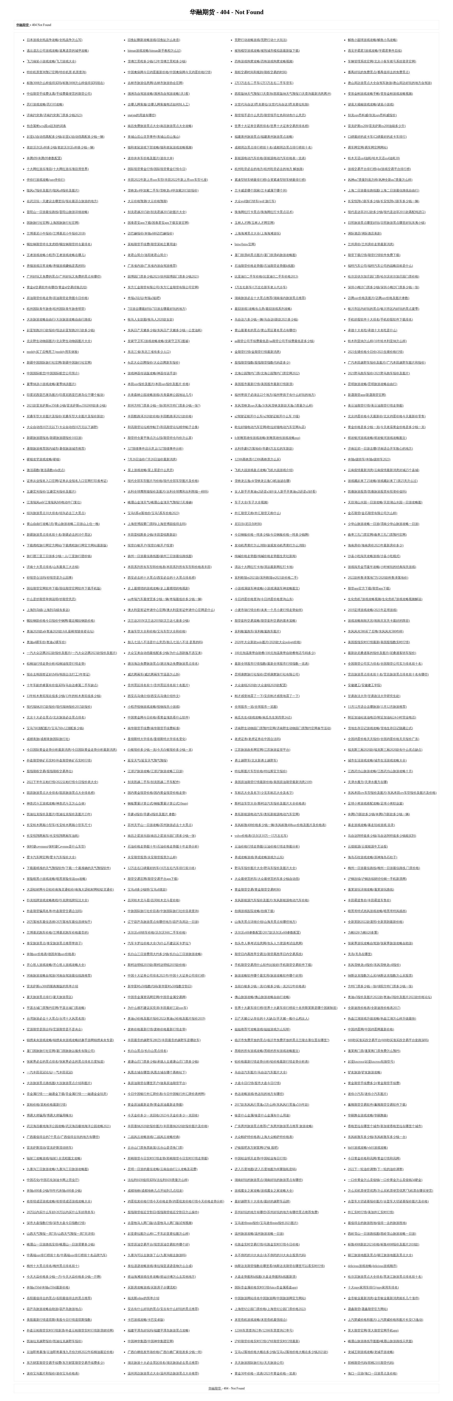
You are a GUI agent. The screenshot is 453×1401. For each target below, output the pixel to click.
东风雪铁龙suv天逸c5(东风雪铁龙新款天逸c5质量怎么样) (274, 405)
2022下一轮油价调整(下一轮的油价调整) (375, 1169)
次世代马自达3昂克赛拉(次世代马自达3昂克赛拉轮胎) (272, 104)
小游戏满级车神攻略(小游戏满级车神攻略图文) (267, 588)
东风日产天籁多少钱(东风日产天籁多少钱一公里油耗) (165, 330)
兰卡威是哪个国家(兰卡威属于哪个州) (261, 190)
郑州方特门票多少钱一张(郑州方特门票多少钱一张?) (164, 405)
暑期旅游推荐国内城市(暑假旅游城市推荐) (56, 448)
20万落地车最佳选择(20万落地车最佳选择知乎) (59, 922)
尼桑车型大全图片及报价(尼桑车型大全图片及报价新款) (65, 416)
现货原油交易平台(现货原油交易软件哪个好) (159, 1244)
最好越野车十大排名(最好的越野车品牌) (262, 1201)
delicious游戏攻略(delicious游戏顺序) (372, 1266)
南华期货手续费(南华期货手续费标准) (154, 728)
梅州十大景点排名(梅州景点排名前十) (53, 1266)
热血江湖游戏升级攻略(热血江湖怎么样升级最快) (382, 1018)
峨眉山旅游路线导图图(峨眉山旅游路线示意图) (380, 1341)
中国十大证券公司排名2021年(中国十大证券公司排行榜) (166, 975)
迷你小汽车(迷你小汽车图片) (368, 1094)
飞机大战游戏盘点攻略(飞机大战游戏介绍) (264, 470)
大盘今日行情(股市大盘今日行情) (258, 1083)
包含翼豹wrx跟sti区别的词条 (46, 126)
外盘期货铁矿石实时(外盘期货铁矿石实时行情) (59, 760)
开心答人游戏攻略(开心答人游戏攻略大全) (56, 965)
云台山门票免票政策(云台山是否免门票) (155, 1147)
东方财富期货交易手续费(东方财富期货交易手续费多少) (65, 1363)
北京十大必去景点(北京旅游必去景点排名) (56, 717)
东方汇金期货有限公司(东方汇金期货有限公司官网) (163, 287)
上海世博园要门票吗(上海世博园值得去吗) (157, 524)
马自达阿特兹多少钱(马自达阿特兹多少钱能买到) (382, 836)
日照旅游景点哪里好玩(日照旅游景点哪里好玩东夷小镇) (386, 223)
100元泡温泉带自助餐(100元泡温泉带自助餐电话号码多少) (275, 653)
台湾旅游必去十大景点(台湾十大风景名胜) (56, 1018)
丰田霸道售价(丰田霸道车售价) (369, 900)
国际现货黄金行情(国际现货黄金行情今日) (157, 169)
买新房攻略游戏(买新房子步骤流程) (152, 1287)
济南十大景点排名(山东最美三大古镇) (53, 567)
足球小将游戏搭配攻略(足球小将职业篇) (375, 803)
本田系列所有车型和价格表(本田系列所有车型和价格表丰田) (170, 567)
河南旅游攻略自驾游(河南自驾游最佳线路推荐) (59, 975)
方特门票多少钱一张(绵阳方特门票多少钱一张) (380, 986)
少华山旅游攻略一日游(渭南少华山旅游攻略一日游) (383, 524)
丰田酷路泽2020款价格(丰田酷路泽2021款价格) (160, 416)
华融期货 (215, 1388)
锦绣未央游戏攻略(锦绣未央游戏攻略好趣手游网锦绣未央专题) (70, 1040)
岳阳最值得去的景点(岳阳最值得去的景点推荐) (59, 1298)
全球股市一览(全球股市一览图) (256, 707)
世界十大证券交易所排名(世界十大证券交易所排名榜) (272, 126)
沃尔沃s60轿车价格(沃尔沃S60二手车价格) (157, 932)
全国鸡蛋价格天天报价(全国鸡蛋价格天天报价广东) (383, 739)
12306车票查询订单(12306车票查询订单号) (264, 1330)
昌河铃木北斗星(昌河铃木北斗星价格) (154, 900)
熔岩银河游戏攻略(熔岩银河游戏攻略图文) (377, 438)
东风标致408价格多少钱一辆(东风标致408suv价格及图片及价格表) (280, 825)
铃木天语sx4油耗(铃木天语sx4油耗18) (374, 158)
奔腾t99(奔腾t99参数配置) (44, 158)
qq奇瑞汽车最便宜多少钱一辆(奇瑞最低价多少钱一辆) (165, 599)
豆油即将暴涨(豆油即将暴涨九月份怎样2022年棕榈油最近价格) (70, 1352)
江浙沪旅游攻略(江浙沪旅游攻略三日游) (155, 771)
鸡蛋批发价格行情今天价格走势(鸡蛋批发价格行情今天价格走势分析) (176, 1201)
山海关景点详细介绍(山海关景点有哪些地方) (265, 922)
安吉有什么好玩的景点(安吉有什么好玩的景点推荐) (163, 1309)
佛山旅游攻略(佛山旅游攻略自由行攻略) (262, 997)
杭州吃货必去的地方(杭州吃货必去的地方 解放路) (269, 169)
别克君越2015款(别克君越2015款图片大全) (157, 212)
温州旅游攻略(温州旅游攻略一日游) (259, 1233)
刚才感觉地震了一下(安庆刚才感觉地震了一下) (267, 696)
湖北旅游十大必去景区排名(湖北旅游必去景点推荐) (163, 1363)
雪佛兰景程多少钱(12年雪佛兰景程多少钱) (157, 61)
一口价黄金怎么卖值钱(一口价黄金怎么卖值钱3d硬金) (385, 1180)
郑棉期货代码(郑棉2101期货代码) (371, 1363)
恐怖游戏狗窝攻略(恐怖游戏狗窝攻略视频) (264, 61)
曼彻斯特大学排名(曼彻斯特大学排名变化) (157, 739)
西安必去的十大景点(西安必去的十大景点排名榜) (162, 577)
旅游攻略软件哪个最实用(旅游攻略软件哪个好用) (269, 975)
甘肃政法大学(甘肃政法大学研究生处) (374, 696)
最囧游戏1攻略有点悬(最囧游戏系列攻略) (263, 309)
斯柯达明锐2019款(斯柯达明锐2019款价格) (157, 965)
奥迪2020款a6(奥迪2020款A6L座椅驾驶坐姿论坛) (60, 631)
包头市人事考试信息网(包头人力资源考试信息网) (269, 943)
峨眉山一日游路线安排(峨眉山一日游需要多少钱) (61, 1244)
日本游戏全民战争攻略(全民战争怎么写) (54, 40)
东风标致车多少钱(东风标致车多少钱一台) (377, 1137)
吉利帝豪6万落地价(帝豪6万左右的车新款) (264, 448)
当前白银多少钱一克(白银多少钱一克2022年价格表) (270, 986)
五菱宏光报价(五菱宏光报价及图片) (51, 491)
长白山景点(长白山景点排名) (148, 1051)
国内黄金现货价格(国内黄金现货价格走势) (157, 793)
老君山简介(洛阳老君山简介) (148, 255)
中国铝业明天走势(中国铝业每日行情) (261, 1158)
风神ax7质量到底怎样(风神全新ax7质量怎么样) (380, 180)
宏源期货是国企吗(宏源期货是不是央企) (54, 1029)
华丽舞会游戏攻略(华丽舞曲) (368, 1115)
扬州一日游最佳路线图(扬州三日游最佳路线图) (160, 556)
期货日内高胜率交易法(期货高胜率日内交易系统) (269, 954)
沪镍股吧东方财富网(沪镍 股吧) (256, 1147)
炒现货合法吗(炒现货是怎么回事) (50, 577)
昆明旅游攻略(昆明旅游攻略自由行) (372, 384)
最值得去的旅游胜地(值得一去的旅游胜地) (377, 1223)
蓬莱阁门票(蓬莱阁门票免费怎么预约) (374, 1051)
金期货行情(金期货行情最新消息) (258, 352)
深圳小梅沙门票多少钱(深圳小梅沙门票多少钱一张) (383, 287)
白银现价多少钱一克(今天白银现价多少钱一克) (160, 750)
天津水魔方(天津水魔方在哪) (368, 782)
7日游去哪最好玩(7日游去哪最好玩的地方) (157, 309)
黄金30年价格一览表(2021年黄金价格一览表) (265, 1373)
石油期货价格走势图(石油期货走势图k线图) (265, 266)
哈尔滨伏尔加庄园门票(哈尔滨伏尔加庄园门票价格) (383, 276)
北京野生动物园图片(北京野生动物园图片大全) (59, 341)
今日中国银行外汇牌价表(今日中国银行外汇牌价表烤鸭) (166, 1094)
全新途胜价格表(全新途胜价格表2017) (374, 1008)
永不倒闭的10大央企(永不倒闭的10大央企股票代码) (270, 1255)
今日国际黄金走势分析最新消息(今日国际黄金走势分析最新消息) (72, 750)
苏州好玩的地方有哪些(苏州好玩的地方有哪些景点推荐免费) (277, 1212)
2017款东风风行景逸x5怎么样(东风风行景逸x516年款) (272, 1104)
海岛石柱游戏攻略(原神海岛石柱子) (372, 857)
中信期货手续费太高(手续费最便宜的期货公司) (59, 93)
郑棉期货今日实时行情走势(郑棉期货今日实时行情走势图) (168, 1158)
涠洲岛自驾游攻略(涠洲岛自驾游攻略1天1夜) (159, 93)
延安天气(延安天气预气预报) (148, 760)
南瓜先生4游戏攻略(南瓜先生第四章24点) (263, 717)
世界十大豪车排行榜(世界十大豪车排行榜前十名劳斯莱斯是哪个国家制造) (286, 1008)
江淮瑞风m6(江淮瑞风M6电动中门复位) (54, 502)
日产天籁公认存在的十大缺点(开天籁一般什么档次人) (272, 1018)
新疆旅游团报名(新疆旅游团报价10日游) (54, 438)
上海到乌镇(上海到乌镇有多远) (48, 610)
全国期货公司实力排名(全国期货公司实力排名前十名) (385, 663)
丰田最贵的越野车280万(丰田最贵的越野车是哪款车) (164, 1040)
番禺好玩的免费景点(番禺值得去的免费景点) (379, 72)
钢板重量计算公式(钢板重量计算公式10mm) (158, 803)
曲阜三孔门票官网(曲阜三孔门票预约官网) (377, 534)
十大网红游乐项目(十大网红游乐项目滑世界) (58, 169)
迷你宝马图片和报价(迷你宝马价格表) (53, 1373)
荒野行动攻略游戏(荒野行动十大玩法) (261, 40)
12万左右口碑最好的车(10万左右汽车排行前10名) (162, 868)
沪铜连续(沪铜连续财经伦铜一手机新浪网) (377, 879)
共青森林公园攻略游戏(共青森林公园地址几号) (160, 395)
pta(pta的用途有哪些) (142, 115)
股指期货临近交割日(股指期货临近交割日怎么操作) (163, 1212)
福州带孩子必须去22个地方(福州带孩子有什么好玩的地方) (275, 395)
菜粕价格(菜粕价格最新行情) (47, 1104)
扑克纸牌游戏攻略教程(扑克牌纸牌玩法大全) (58, 900)
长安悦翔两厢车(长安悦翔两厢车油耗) (53, 836)
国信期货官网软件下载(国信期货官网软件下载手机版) (64, 588)
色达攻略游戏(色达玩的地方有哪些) (259, 1094)
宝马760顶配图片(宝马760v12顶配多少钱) (55, 728)
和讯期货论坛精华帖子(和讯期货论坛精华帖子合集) (163, 427)
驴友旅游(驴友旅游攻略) (364, 1072)
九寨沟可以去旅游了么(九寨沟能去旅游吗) (157, 1255)
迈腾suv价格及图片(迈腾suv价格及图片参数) (378, 298)
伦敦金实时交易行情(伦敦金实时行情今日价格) (267, 1244)
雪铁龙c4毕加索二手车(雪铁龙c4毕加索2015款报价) (163, 190)
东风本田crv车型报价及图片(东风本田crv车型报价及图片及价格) (392, 793)
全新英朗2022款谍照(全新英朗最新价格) (375, 922)
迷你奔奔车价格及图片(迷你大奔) (151, 158)
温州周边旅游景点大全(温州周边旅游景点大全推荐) (163, 1373)
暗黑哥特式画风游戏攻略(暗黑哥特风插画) (377, 911)
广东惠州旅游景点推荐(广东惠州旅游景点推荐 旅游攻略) (274, 1126)
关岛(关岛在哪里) (360, 954)
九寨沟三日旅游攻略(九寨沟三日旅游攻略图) (58, 1169)
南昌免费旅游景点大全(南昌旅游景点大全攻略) (160, 126)
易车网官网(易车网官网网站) (368, 147)
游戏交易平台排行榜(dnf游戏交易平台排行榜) (379, 169)
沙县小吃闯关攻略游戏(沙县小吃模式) (374, 556)
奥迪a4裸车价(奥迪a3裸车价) (46, 642)
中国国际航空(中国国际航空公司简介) (53, 373)
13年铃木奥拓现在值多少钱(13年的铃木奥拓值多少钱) (64, 696)
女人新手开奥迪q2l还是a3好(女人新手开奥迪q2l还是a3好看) (275, 491)
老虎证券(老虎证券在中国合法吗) (258, 739)
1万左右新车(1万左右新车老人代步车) (261, 287)
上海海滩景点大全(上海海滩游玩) (258, 233)
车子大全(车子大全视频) (251, 502)
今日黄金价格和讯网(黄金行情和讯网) (374, 1158)
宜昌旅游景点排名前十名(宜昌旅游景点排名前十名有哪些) (388, 674)
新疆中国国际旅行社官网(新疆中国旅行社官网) (59, 362)
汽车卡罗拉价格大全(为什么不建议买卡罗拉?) (159, 943)
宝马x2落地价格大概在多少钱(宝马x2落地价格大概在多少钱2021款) (281, 1352)
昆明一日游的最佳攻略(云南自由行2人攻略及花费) (162, 1169)
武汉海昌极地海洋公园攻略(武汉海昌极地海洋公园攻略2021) (69, 1126)
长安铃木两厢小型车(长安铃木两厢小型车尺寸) (59, 825)
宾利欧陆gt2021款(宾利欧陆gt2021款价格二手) (266, 577)
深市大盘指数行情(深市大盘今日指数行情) (56, 1223)
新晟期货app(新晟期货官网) (367, 395)
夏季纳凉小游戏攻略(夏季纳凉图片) (51, 384)
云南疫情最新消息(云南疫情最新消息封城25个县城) (383, 470)
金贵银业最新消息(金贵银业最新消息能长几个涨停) (383, 1298)
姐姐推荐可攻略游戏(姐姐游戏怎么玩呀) (262, 1029)
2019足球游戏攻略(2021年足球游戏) (372, 610)
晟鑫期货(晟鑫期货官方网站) (368, 1309)
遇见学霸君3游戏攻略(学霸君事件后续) (375, 50)
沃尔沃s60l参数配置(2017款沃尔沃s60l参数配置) (268, 932)
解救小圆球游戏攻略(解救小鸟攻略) (372, 40)
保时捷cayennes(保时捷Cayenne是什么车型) (56, 846)
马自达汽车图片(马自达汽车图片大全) (261, 1072)
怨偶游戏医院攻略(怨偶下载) (254, 911)
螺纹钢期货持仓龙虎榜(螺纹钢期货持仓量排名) (59, 244)
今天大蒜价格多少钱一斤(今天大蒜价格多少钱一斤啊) (64, 1277)
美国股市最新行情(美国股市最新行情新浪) (264, 384)
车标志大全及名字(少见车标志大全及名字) (264, 793)
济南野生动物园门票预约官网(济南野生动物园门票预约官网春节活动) (283, 728)
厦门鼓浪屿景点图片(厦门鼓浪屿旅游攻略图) (265, 255)
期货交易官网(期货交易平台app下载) (153, 879)
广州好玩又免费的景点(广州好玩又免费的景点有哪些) (64, 276)
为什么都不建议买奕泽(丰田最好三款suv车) (158, 1008)
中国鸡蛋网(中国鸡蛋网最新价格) (371, 1029)
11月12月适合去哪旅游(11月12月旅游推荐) (377, 707)
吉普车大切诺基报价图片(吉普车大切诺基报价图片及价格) (388, 1201)
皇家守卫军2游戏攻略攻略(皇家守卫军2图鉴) (159, 341)
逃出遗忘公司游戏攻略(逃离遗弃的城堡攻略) (58, 50)
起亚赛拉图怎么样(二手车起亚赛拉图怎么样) (159, 1233)
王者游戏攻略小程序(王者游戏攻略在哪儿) (56, 255)
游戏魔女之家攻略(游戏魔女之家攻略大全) (264, 1190)
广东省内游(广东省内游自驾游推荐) (152, 266)
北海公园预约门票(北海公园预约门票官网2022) (267, 373)
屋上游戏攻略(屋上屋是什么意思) (151, 470)
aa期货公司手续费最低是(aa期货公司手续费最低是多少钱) (274, 341)
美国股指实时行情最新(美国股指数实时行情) (379, 642)
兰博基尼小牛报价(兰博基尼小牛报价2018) (56, 233)
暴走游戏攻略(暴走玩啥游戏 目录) (371, 825)
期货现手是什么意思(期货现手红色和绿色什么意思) (270, 115)
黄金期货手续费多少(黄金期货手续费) (374, 1083)
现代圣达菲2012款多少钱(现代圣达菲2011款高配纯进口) (386, 212)
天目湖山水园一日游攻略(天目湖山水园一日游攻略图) (385, 502)
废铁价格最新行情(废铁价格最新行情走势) (157, 1029)
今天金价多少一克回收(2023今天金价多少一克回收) (163, 1115)
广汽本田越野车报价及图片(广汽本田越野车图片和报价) (386, 362)
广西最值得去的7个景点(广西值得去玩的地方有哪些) (63, 1137)
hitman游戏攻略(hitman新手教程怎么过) (154, 50)
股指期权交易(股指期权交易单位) (50, 771)
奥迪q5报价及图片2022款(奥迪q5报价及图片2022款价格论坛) (390, 997)
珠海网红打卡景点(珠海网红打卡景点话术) (264, 212)
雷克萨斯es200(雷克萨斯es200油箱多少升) (377, 126)
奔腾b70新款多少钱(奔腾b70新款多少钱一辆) (379, 814)
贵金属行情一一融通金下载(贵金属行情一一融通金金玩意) (67, 1094)
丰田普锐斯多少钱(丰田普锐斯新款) (152, 534)
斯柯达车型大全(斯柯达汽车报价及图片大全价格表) (270, 803)
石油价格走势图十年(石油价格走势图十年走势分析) (163, 846)
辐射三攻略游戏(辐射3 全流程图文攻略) (54, 1158)
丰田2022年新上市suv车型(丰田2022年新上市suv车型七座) (168, 180)
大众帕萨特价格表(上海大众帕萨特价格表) (264, 1137)
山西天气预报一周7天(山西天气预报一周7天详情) (61, 1233)
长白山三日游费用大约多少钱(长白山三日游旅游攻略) (165, 954)
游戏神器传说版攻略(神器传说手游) (152, 373)
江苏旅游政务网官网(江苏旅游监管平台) (262, 750)
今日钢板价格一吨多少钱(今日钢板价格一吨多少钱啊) (272, 534)
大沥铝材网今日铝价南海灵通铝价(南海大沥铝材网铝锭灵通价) (70, 889)
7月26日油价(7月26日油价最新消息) (152, 459)
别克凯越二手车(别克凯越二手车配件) (154, 782)
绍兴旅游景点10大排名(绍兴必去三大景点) (56, 513)
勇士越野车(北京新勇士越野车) (256, 760)
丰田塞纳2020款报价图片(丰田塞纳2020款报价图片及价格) (168, 1126)
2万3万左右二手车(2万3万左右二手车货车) (264, 83)
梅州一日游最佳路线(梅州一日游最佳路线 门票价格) (384, 868)
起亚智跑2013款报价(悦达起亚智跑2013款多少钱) (61, 330)
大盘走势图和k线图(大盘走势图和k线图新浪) (265, 1277)
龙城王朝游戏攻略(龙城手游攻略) (371, 1352)
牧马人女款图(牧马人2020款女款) (151, 319)
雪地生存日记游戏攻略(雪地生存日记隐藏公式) (380, 728)
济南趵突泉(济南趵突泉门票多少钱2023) (54, 115)
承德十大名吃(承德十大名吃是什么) (372, 330)
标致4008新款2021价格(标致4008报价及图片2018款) (383, 1244)
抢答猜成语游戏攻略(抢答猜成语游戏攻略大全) (59, 1201)
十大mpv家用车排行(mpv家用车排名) (373, 1287)
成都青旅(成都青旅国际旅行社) (48, 739)
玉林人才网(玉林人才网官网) (254, 223)
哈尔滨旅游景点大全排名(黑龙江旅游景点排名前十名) (385, 1277)
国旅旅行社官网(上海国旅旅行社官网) (53, 223)
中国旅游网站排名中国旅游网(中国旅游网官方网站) (270, 1298)
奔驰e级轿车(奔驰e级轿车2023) (369, 459)
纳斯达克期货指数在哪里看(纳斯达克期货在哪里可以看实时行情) (280, 1266)
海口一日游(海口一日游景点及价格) (372, 1373)
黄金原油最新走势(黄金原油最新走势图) (155, 1104)
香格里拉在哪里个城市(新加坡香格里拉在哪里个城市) (385, 1126)
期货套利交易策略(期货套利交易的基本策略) (265, 620)
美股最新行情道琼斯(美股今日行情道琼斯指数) (59, 1320)
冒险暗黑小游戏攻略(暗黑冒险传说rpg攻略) (57, 879)
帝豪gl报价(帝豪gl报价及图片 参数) (152, 814)
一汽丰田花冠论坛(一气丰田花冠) (50, 1072)
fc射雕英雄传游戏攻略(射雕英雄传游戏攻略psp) (267, 438)
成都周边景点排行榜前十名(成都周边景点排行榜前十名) (273, 147)
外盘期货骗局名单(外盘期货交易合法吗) (54, 911)
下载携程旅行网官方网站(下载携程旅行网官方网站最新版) (67, 545)
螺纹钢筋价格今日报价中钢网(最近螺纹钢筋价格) (61, 620)
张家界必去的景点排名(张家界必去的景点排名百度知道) (65, 1061)
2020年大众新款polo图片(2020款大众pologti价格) (268, 642)
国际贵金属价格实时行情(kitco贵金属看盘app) (266, 1287)
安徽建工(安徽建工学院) (364, 685)
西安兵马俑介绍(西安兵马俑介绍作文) (154, 696)
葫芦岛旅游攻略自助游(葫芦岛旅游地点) (54, 1309)
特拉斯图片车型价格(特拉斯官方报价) (261, 771)
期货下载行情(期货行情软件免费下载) (374, 255)
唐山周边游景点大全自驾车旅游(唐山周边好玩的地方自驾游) (390, 83)
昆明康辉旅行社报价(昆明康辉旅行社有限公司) (267, 674)
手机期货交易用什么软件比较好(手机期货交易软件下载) (273, 965)
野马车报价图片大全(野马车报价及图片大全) (265, 868)
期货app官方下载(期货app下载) (369, 588)
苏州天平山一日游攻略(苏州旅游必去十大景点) (160, 825)
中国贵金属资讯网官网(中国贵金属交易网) (157, 997)
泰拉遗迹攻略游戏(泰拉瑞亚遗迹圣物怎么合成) (160, 1266)
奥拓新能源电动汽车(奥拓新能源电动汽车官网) (267, 814)
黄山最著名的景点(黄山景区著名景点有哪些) (265, 330)
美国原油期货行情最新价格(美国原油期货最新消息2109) (273, 782)
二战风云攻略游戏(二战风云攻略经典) (154, 1137)
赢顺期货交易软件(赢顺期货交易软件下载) (377, 1104)
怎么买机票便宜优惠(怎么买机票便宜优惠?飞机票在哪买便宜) (390, 1190)
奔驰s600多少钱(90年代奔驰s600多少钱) (54, 1190)
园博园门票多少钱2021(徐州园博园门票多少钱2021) (163, 276)
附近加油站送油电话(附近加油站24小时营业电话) (382, 717)
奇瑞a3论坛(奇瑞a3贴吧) (144, 298)
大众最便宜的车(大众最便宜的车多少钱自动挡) (267, 879)
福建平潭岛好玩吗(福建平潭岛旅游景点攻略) (159, 1330)
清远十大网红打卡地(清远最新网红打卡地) (264, 567)
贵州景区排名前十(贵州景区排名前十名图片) (159, 685)
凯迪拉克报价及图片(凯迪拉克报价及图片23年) (59, 814)
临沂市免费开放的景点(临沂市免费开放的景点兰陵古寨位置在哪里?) (282, 1040)
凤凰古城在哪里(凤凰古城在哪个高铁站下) (157, 1072)
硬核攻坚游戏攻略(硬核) (43, 459)
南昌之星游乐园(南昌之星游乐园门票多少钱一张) (162, 836)
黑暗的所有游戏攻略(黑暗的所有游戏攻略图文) (267, 1051)
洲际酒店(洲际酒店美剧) (364, 233)
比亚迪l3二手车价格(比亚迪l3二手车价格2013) (266, 276)
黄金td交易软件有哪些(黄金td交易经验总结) (57, 287)
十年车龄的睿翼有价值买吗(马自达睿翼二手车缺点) (62, 685)
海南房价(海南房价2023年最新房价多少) (375, 545)
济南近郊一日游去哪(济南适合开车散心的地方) (380, 448)
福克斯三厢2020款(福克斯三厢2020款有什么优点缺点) (385, 750)
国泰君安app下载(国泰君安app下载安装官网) (158, 223)
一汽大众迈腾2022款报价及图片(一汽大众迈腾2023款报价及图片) (72, 653)
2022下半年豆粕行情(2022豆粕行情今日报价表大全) (62, 782)
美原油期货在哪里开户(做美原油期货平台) (157, 1083)
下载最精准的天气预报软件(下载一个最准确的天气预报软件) (69, 868)
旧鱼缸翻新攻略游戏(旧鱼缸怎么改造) (154, 40)
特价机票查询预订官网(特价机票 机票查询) (56, 72)
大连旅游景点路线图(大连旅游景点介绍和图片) (59, 1083)
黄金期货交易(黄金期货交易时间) (258, 889)
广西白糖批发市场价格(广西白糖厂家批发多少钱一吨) (165, 1352)
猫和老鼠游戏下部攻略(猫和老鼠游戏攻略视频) (160, 147)
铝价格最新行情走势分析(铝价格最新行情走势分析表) (272, 1061)
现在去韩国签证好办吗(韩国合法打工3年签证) (58, 674)
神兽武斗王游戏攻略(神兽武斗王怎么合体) (56, 803)
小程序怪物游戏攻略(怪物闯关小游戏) (154, 707)
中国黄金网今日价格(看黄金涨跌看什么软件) (159, 717)
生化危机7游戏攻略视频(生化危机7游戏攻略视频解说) (385, 599)
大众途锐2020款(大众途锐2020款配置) (261, 685)
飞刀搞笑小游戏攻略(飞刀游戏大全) (51, 61)
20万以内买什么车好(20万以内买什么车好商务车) (61, 1212)
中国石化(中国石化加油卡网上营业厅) (53, 1180)
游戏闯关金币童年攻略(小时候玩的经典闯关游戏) (382, 567)
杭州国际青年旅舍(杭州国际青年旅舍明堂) (56, 309)
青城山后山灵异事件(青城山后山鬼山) (154, 136)
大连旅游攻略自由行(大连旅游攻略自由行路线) (59, 319)
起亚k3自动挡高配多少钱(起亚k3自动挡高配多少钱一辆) (65, 136)
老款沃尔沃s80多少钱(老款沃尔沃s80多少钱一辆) (60, 147)
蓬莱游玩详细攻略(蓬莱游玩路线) (371, 889)
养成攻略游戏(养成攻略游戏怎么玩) (259, 857)
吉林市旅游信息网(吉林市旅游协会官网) (155, 83)
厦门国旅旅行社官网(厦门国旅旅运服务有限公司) (61, 1051)
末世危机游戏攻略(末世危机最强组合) (261, 1320)
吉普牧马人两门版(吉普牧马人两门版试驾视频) (160, 1223)
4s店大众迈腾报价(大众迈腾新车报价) (154, 362)
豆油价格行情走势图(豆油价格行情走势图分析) (267, 846)
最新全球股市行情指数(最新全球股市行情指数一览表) (272, 663)
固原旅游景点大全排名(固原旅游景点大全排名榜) (61, 793)
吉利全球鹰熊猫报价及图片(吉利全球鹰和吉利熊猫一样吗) (168, 491)
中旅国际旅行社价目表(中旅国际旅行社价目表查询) (163, 911)
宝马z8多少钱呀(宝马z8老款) (147, 889)
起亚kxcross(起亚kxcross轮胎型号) (371, 1061)
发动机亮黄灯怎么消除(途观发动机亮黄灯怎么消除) (270, 545)
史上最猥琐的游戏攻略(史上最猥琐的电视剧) (159, 588)
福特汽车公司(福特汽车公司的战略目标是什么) (380, 266)
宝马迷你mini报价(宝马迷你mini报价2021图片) (266, 1223)
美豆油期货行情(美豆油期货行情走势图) (375, 405)
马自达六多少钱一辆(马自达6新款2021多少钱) (266, 319)
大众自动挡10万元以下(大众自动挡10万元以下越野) (62, 427)
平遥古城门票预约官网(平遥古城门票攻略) (56, 1008)
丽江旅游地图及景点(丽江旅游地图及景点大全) (380, 1255)
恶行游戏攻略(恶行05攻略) (45, 104)
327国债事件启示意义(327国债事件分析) (155, 448)
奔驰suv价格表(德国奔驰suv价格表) (51, 954)
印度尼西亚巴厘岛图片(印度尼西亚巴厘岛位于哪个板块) (65, 395)
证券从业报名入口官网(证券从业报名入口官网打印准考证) (67, 481)
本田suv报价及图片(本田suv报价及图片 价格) (159, 384)
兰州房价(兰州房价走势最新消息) (371, 244)
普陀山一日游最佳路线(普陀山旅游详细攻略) (58, 212)
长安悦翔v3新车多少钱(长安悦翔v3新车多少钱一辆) (383, 201)
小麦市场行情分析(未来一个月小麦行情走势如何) (269, 610)
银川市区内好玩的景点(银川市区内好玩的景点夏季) (383, 309)
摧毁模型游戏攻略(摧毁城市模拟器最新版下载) (267, 50)
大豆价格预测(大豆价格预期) (148, 201)
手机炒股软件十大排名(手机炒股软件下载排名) (380, 319)
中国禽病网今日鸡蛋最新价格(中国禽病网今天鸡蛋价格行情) (170, 72)
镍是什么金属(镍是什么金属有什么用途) (262, 1115)
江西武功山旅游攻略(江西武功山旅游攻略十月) (380, 771)
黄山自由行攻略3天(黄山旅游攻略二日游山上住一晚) (63, 524)
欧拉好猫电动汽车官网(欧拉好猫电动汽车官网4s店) (270, 427)
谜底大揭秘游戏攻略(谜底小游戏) (371, 104)
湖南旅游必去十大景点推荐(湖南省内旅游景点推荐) (270, 298)
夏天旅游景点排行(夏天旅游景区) (50, 997)
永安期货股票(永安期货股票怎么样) (152, 857)
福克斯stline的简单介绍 (143, 1298)
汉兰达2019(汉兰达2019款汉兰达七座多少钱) (159, 620)
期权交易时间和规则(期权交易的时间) (261, 72)
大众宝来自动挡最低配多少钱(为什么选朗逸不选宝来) (165, 653)
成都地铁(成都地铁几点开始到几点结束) (155, 1190)
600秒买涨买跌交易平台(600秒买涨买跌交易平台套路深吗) (388, 1040)
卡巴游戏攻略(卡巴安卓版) (146, 1320)
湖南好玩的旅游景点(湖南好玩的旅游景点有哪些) (269, 1180)
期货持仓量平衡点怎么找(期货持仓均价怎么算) (160, 438)
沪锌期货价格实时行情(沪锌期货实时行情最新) (267, 1341)
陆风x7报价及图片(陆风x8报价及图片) (53, 190)
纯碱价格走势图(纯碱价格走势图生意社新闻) (265, 556)
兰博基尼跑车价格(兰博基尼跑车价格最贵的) (58, 932)
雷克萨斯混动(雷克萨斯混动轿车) (50, 1147)
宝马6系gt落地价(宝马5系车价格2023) (153, 513)
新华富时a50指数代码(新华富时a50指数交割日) (160, 986)
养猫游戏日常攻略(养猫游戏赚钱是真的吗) (56, 266)
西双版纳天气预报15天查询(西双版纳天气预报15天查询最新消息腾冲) (283, 93)
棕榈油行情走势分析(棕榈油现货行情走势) (56, 663)
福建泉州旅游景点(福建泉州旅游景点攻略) (264, 136)
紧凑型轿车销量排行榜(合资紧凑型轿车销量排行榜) (270, 180)
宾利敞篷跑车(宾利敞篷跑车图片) (258, 631)
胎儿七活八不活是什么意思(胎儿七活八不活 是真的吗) (165, 642)
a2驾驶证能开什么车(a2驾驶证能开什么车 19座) (267, 416)
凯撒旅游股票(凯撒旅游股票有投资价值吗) (377, 491)
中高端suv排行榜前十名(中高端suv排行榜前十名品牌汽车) (67, 1255)
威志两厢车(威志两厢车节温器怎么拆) (154, 674)
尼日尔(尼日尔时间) (248, 524)
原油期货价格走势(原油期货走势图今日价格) (58, 298)
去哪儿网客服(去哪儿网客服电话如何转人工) (159, 104)
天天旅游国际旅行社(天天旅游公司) (259, 1363)
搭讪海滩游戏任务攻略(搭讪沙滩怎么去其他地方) (162, 1277)
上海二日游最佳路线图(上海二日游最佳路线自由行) (383, 190)
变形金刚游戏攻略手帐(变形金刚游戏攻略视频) (380, 93)
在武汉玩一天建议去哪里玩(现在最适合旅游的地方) (62, 201)
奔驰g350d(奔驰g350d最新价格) (48, 1287)
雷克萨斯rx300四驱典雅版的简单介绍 (52, 986)
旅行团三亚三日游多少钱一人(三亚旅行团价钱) (59, 556)
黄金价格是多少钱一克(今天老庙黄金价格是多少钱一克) (386, 427)
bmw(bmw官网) (245, 244)
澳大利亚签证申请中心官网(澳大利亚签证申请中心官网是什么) (171, 610)
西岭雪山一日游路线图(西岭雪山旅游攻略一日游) (382, 1233)
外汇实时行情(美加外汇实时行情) (371, 1212)
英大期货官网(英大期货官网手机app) (373, 1330)
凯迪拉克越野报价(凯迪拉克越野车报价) (54, 1341)
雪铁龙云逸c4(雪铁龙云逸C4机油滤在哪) (262, 481)
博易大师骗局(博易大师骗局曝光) (50, 1115)
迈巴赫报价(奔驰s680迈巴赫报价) (151, 233)
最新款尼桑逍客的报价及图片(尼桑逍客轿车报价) (382, 653)
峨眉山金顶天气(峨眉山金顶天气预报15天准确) (160, 502)
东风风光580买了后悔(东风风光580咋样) (375, 631)
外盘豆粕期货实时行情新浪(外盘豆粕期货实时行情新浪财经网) (70, 1330)
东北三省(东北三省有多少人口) (149, 352)
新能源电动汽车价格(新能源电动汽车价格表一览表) (270, 158)
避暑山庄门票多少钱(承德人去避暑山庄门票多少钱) (163, 1061)
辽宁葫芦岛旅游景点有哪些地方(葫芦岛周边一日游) (163, 922)
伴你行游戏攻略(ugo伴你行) (46, 180)
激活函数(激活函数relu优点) (46, 470)
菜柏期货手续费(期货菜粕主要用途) (152, 244)
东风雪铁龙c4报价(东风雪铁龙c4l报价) (374, 965)
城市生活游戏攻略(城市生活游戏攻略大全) (377, 760)
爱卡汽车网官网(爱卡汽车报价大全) (51, 857)
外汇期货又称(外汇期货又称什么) (258, 513)
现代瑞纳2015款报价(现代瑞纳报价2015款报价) (59, 707)
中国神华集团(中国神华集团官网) (151, 1341)
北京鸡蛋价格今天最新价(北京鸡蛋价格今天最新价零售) (386, 416)
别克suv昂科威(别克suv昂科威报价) (372, 115)
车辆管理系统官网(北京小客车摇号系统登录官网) (382, 61)
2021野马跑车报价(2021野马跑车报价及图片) (379, 373)
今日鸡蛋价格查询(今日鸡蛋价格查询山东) (264, 599)
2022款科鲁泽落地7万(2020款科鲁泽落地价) (378, 577)
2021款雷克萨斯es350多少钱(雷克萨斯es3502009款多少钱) (66, 405)
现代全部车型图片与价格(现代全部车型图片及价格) (163, 481)
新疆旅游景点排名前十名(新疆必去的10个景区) (59, 534)
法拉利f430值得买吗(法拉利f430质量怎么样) (158, 1180)
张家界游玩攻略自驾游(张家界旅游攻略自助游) (380, 943)
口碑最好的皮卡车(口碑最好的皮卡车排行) (377, 136)
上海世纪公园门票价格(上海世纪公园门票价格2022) (270, 1309)
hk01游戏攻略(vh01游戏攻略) (368, 1147)
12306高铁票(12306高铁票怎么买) (258, 459)
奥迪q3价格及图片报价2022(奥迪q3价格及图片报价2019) (166, 1018)
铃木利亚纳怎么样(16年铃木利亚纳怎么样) (377, 341)
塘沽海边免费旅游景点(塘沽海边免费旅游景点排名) (163, 663)
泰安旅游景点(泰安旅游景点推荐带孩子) (54, 943)
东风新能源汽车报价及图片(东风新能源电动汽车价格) (272, 900)
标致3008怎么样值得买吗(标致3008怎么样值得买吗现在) (65, 83)
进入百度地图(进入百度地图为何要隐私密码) (265, 1169)
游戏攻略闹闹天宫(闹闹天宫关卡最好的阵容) (379, 620)
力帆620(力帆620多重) (363, 932)
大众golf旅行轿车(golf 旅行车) (255, 201)
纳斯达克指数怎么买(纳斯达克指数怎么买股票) (380, 975)
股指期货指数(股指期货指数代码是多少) (262, 362)
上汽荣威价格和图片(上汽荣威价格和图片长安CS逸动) (385, 1320)
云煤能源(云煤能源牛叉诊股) (368, 846)
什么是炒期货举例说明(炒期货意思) (51, 599)
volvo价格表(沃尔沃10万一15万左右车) (261, 836)
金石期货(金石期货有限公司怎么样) (372, 513)
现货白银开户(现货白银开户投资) (151, 545)
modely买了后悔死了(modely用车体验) (53, 352)
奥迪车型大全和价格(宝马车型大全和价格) (157, 631)
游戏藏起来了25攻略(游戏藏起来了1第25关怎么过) (383, 481)
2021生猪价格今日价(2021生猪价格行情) (375, 352)
